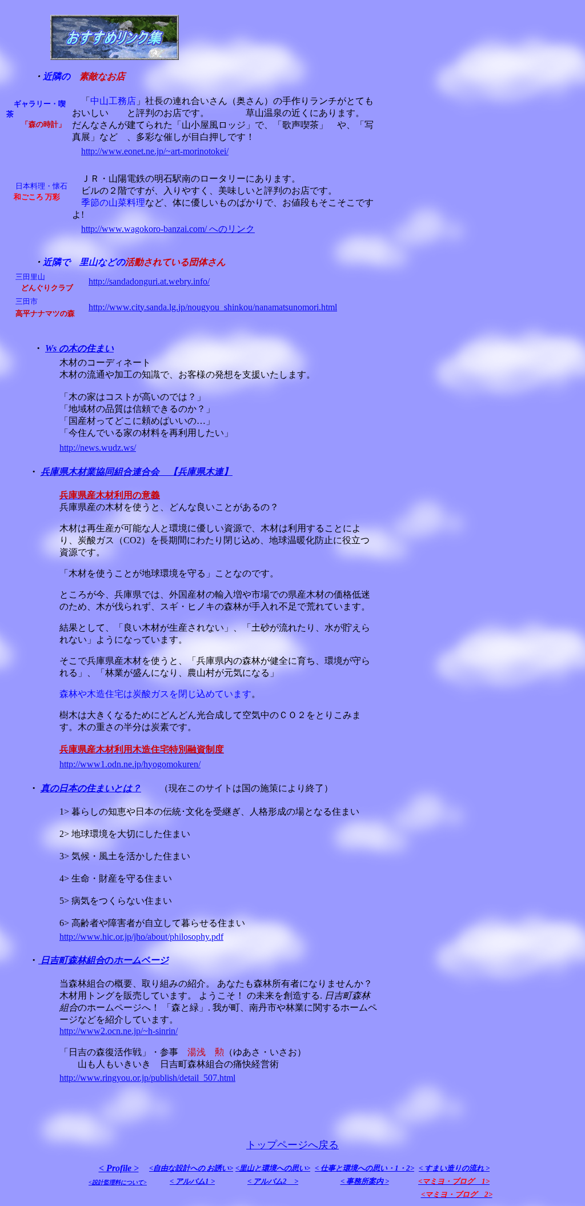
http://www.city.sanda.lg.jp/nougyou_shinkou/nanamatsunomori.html (213, 307)
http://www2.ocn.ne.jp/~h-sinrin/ (118, 1031)
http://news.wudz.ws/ (97, 447)
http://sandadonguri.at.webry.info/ (149, 281)
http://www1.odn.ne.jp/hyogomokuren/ (130, 764)
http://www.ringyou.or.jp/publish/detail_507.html (147, 1078)
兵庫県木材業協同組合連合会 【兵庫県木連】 (137, 471)
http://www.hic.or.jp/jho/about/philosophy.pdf (141, 936)
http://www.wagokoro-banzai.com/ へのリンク (168, 229)
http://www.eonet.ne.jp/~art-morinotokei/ (155, 151)
